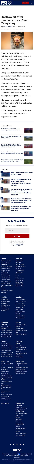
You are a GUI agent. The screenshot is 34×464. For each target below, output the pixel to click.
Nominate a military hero (7, 286)
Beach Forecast (20, 276)
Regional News (19, 342)
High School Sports (21, 334)
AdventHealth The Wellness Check (21, 306)
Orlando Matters (6, 350)
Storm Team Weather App (19, 283)
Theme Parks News (6, 330)
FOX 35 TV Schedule (7, 346)
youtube (20, 444)
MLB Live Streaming (21, 413)
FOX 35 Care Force (21, 301)
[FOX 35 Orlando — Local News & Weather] (6, 3)
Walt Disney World (6, 332)
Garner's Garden (20, 311)
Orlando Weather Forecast (20, 267)
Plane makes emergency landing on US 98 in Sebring (11, 137)
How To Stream (5, 344)
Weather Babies (20, 304)
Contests (5, 403)
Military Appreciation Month (7, 289)
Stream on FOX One (20, 404)
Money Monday (20, 318)
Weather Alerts (20, 264)
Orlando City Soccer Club (21, 331)
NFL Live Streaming (21, 408)
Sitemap (3, 292)
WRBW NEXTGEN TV (6, 388)
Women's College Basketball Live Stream (20, 429)
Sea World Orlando (6, 335)
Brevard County (5, 268)
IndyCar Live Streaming (19, 420)
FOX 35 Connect (20, 373)
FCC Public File (5, 397)
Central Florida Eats (6, 356)
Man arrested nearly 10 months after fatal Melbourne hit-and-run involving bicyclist (21, 200)
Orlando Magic (20, 328)
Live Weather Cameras (19, 261)
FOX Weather (19, 280)
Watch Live (26, 3)
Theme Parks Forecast (19, 273)
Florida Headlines (6, 261)
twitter (13, 444)
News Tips (20, 361)
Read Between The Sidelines (21, 325)
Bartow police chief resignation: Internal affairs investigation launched (12, 152)
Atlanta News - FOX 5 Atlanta (21, 354)
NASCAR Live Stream (19, 416)
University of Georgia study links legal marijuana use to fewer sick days (12, 160)
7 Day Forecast (20, 270)
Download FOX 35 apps (6, 382)
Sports (18, 322)
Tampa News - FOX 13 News (21, 350)
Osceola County (5, 279)
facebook (10, 444)
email (23, 444)
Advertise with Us (6, 385)
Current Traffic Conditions (5, 302)
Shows (3, 341)
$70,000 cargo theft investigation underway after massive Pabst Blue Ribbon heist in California (11, 145)
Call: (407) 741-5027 (21, 364)
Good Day (19, 297)
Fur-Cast (18, 313)
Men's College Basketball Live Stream (20, 424)
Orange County (5, 277)
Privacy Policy (19, 244)
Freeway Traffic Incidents (5, 306)
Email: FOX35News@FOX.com (22, 366)
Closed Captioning (6, 394)
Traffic (4, 297)
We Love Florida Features (6, 327)
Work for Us (4, 374)
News (23, 26)
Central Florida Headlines (5, 263)
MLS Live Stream (20, 435)
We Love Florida (20, 299)
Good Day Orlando (6, 348)
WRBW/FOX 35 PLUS (5, 391)
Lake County (4, 273)
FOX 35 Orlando (17, 26)
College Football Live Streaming (20, 410)
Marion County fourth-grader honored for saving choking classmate (21, 208)
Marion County (5, 275)
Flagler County (5, 271)
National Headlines (6, 266)
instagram (17, 444)
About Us (5, 361)
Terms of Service (18, 246)
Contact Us (4, 369)
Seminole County (6, 281)
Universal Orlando (6, 337)
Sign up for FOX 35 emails (6, 378)
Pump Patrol (4, 299)
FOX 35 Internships (6, 376)
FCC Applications (6, 399)
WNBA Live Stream (21, 433)
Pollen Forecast (20, 278)
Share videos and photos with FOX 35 (21, 370)
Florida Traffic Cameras (5, 309)
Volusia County (5, 283)
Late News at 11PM (7, 352)
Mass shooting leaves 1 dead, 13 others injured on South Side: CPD (10, 129)
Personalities (5, 371)
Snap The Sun (19, 286)
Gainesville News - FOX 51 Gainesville (21, 346)
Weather (19, 258)
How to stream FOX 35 (7, 364)
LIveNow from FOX (6, 354)
